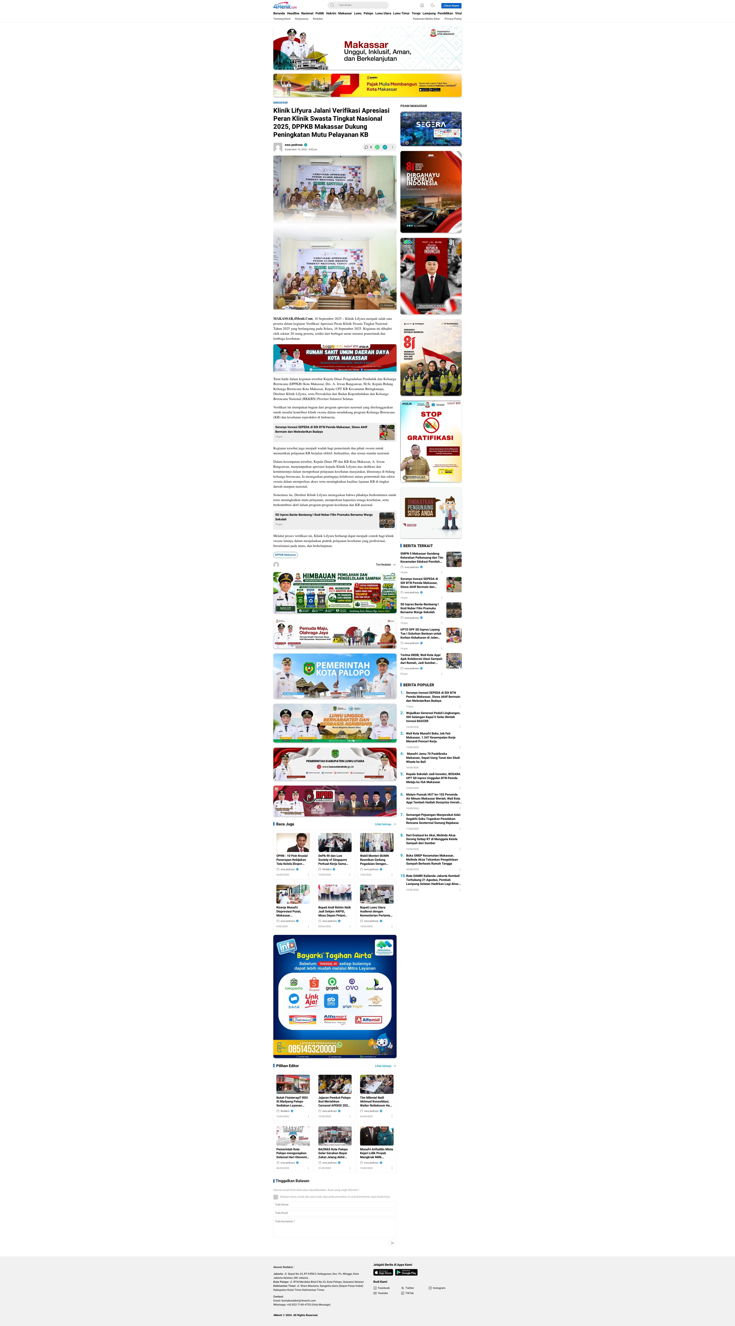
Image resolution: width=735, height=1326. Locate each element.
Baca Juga (285, 824)
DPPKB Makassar (285, 555)
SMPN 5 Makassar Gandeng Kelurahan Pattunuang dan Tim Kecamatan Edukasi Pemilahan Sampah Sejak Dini (421, 558)
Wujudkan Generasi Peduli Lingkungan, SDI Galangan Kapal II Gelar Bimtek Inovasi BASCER (433, 717)
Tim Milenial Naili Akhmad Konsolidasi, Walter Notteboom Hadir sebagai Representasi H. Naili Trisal (376, 1102)
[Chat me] (431, 537)
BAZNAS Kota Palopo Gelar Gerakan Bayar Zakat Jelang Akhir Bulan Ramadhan (333, 1153)
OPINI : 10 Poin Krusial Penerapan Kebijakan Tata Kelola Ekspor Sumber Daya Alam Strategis (292, 860)
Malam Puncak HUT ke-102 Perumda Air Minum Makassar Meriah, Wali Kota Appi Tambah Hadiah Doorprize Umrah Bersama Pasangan (433, 799)
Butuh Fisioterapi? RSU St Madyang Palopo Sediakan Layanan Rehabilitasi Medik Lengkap (292, 1102)
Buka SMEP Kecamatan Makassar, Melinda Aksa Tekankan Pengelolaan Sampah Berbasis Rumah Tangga (432, 860)
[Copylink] (385, 147)
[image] (293, 842)
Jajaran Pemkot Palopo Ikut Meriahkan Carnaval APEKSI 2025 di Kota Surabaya (334, 1102)
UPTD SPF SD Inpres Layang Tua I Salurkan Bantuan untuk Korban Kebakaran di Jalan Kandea (420, 634)
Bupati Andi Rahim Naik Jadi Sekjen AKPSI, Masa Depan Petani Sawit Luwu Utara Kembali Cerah (334, 911)
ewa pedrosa (294, 145)
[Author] (278, 147)
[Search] (332, 5)
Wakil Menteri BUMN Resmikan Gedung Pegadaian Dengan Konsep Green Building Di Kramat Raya (375, 860)
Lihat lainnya (383, 824)
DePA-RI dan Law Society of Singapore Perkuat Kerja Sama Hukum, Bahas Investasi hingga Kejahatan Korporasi (335, 860)
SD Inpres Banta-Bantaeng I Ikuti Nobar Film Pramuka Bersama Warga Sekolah (324, 517)
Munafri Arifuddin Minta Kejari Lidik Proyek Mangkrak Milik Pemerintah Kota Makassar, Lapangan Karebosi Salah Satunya (376, 1153)
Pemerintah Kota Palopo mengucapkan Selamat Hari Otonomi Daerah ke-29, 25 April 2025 (291, 1153)
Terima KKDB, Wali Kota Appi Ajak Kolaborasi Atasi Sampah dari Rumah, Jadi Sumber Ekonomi (421, 659)
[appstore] (383, 1272)
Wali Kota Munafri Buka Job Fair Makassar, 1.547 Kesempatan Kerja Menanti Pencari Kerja (431, 737)
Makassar (280, 103)
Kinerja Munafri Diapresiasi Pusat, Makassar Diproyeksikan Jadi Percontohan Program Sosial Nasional (291, 911)
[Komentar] (366, 147)
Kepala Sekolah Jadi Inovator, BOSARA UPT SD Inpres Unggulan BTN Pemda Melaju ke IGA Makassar (433, 778)
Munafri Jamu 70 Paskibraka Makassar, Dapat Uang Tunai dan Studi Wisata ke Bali (433, 758)
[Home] (422, 5)
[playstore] (406, 1272)
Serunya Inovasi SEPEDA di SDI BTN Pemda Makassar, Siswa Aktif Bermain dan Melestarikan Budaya (321, 429)
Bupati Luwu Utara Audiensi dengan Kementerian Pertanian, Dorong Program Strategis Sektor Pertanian (376, 911)
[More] (392, 147)
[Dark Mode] (432, 5)
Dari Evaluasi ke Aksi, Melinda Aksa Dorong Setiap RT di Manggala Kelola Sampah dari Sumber (431, 839)
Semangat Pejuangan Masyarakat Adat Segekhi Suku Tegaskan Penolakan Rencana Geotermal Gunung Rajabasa (433, 819)
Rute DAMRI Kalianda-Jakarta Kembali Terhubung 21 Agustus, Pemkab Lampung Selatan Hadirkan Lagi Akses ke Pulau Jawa (433, 880)
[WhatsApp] (377, 147)
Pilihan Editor (287, 1066)
